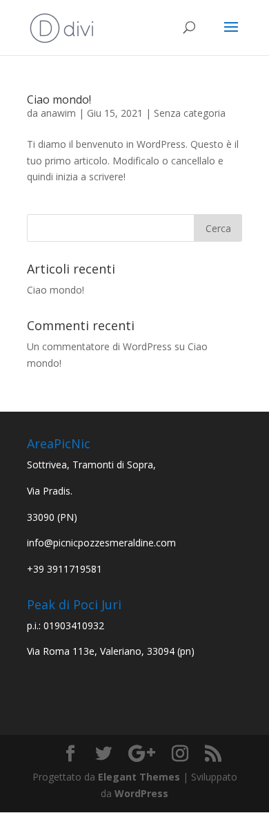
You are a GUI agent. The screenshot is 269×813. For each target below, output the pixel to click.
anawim (58, 112)
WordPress (141, 793)
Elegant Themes (139, 776)
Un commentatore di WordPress (99, 346)
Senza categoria (190, 112)
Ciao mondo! (59, 99)
